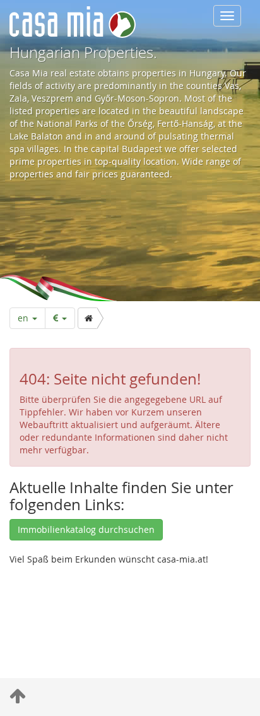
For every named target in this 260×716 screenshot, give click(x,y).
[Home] (87, 318)
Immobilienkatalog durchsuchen (86, 529)
